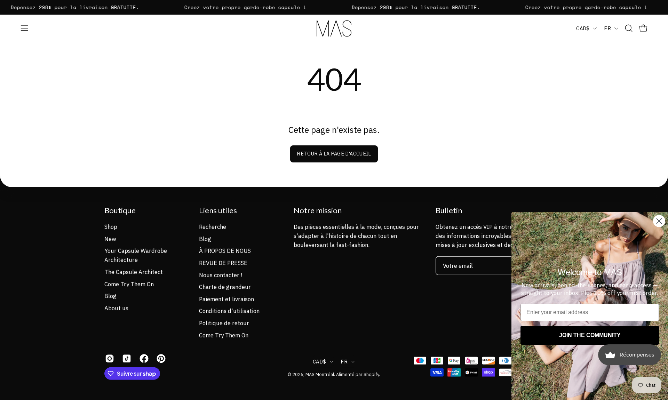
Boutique (120, 210)
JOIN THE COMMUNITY (590, 335)
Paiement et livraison (226, 299)
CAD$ (582, 28)
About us (116, 308)
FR (607, 28)
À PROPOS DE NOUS (225, 251)
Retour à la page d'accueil (334, 153)
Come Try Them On (129, 284)
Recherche (212, 226)
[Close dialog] (659, 221)
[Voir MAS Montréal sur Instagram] (108, 358)
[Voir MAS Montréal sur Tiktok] (125, 358)
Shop (110, 226)
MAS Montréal (319, 374)
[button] (628, 28)
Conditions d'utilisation (229, 311)
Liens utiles (218, 210)
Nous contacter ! (220, 275)
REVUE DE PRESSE (223, 262)
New (110, 238)
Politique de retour (224, 323)
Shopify (371, 374)
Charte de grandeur (225, 286)
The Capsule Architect (133, 271)
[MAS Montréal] (334, 28)
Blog (110, 296)
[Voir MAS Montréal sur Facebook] (143, 358)
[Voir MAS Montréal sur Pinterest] (160, 358)
